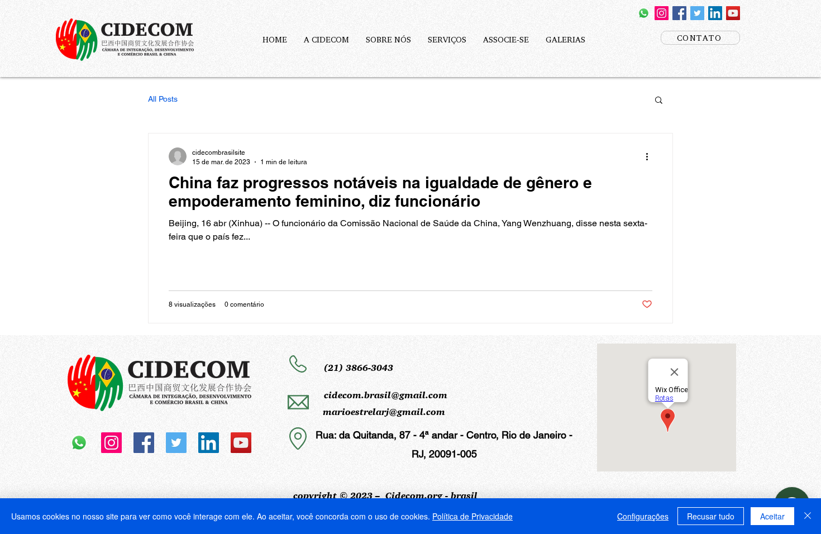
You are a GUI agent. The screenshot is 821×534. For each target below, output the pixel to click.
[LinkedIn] (715, 13)
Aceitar (772, 516)
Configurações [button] (643, 516)
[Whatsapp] (644, 13)
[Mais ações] (650, 156)
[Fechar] (807, 516)
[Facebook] (679, 13)
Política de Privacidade (472, 516)
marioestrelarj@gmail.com (384, 412)
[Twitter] (697, 13)
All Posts (163, 98)
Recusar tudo (710, 516)
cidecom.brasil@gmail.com (385, 395)
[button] (658, 101)
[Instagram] (662, 13)
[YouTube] (733, 13)
